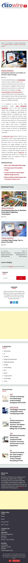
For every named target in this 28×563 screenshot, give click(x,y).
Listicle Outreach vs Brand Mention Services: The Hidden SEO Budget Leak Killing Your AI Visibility (18, 424)
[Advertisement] (14, 25)
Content (6, 356)
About (3, 519)
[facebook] (11, 302)
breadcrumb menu (8, 136)
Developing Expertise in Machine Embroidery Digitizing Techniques (13, 212)
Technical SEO (8, 376)
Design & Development (7, 70)
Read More (21, 488)
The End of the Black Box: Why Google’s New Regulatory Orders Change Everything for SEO (17, 457)
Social (5, 373)
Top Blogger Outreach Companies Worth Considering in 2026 (18, 411)
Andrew (4, 77)
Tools (5, 381)
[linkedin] (17, 302)
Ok (10, 560)
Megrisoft (21, 152)
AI (4, 354)
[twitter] (14, 302)
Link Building (7, 367)
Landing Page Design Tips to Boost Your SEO (12, 241)
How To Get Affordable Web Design (15, 165)
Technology (7, 378)
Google (6, 365)
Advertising (7, 351)
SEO (5, 370)
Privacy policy (16, 560)
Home (2, 516)
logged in (11, 266)
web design (21, 80)
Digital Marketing (9, 362)
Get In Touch (4, 524)
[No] (26, 557)
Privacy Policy (5, 522)
